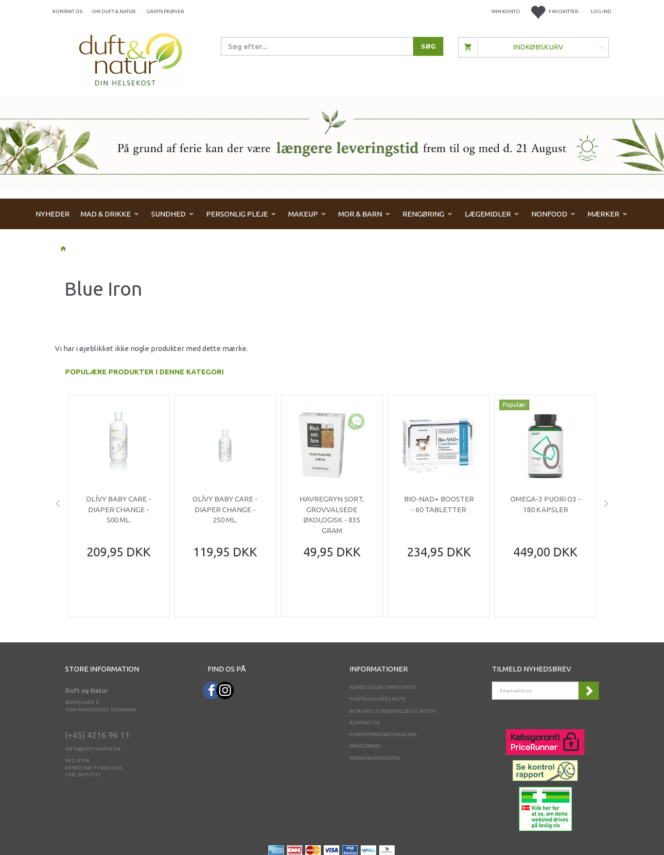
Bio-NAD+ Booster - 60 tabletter (439, 504)
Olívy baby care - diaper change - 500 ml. (118, 509)
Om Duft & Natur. (114, 11)
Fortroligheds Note (377, 699)
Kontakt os (67, 11)
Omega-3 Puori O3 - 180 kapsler (545, 504)
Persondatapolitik (374, 758)
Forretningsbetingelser (383, 734)
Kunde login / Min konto (382, 687)
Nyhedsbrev (365, 746)
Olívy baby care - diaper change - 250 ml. (225, 509)
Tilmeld (588, 691)
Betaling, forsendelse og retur (392, 711)
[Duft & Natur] (131, 59)
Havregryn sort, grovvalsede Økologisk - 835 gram (331, 514)
